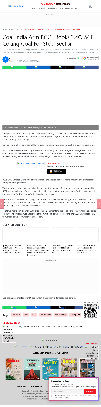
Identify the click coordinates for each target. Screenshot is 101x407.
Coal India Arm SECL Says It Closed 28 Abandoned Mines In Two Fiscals (86, 249)
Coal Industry (45, 314)
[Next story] (99, 203)
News (13, 29)
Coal (26, 314)
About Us (21, 386)
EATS (61, 8)
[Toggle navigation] (90, 6)
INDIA (34, 8)
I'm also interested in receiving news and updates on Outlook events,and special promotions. (75, 396)
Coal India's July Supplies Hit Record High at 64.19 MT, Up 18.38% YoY (63, 249)
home (4, 29)
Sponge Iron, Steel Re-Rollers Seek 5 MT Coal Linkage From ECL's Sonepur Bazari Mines (12, 249)
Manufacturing (61, 314)
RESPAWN (69, 8)
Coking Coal (75, 314)
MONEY (41, 8)
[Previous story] (2, 203)
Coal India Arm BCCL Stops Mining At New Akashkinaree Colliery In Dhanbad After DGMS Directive (38, 250)
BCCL (34, 314)
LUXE (77, 8)
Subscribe (89, 392)
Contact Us (36, 386)
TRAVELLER (52, 8)
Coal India (16, 314)
